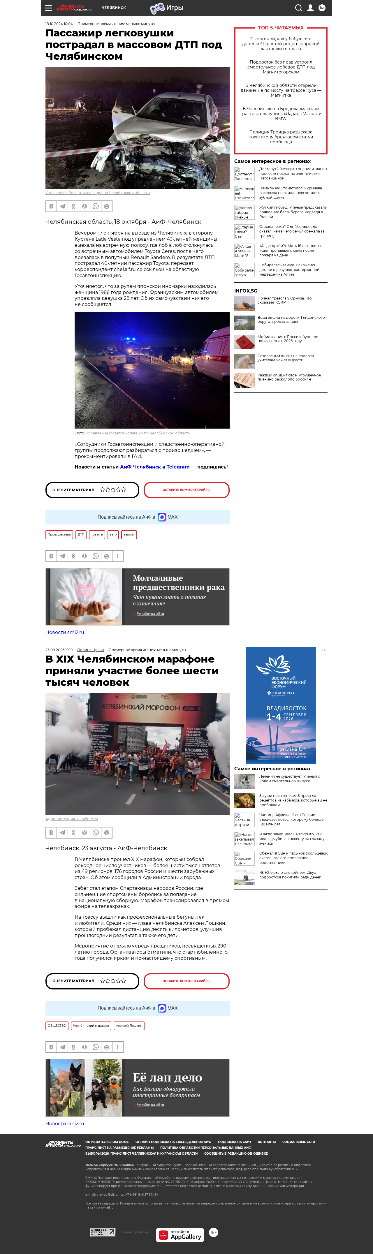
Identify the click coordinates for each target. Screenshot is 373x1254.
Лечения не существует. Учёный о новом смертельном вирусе (289, 778)
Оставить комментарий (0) (187, 490)
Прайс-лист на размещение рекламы (119, 1148)
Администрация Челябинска (71, 819)
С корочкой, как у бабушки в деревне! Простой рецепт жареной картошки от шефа (281, 43)
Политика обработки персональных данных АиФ (205, 1148)
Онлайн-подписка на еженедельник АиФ (173, 1142)
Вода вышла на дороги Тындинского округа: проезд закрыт (291, 320)
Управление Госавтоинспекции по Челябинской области (97, 193)
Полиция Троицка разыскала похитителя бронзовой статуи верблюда (281, 137)
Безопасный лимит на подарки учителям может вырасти (286, 358)
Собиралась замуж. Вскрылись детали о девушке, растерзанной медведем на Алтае (289, 269)
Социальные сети (298, 1142)
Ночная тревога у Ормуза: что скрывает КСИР (285, 300)
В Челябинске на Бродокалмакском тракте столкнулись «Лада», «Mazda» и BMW (281, 113)
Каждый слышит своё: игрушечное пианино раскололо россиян (289, 377)
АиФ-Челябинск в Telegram (155, 467)
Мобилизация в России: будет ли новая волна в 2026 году (288, 339)
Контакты (267, 1142)
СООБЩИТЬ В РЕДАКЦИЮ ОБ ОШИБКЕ (236, 1154)
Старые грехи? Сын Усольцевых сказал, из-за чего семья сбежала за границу (292, 231)
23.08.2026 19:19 (59, 650)
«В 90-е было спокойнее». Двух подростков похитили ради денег (290, 874)
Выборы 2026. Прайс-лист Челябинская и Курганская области (141, 1154)
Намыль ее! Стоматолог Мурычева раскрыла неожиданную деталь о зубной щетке (290, 193)
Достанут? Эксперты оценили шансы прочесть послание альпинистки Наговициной (293, 173)
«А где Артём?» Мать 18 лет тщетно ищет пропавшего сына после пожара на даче (291, 250)
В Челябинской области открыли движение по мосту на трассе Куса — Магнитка (281, 90)
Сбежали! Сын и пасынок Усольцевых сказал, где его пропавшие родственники (293, 858)
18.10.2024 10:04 (59, 24)
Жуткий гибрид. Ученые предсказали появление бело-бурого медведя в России (293, 212)
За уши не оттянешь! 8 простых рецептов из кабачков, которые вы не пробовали (293, 800)
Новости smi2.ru (64, 632)
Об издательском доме (107, 1142)
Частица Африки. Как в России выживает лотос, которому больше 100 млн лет (291, 819)
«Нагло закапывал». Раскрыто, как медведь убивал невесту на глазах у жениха (292, 839)
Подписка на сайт (234, 1142)
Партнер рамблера (135, 1232)
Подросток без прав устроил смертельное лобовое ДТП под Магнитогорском (281, 67)
